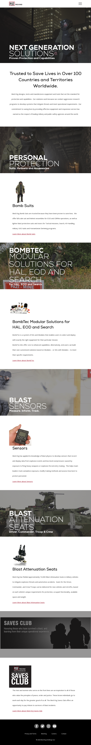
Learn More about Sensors (22, 481)
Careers (53, 734)
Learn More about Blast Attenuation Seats (28, 602)
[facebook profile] (36, 726)
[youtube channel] (54, 726)
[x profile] (42, 726)
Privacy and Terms (30, 734)
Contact (63, 734)
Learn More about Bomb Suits (23, 234)
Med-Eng (44, 734)
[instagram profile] (48, 726)
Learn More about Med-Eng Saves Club (27, 711)
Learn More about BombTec (23, 360)
